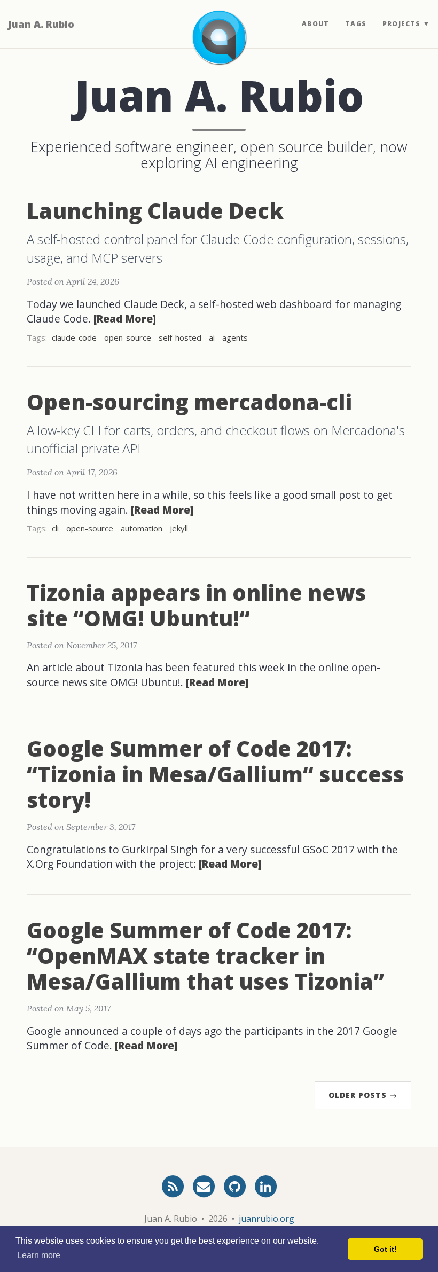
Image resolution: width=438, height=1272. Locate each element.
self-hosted (180, 337)
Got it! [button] (385, 1249)
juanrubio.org (266, 1218)
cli (55, 528)
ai (212, 337)
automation (141, 528)
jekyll (179, 528)
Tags (355, 23)
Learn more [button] (38, 1255)
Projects (401, 23)
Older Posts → (362, 1095)
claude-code (74, 337)
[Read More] (124, 318)
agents (235, 337)
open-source (127, 337)
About (315, 23)
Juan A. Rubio (41, 24)
